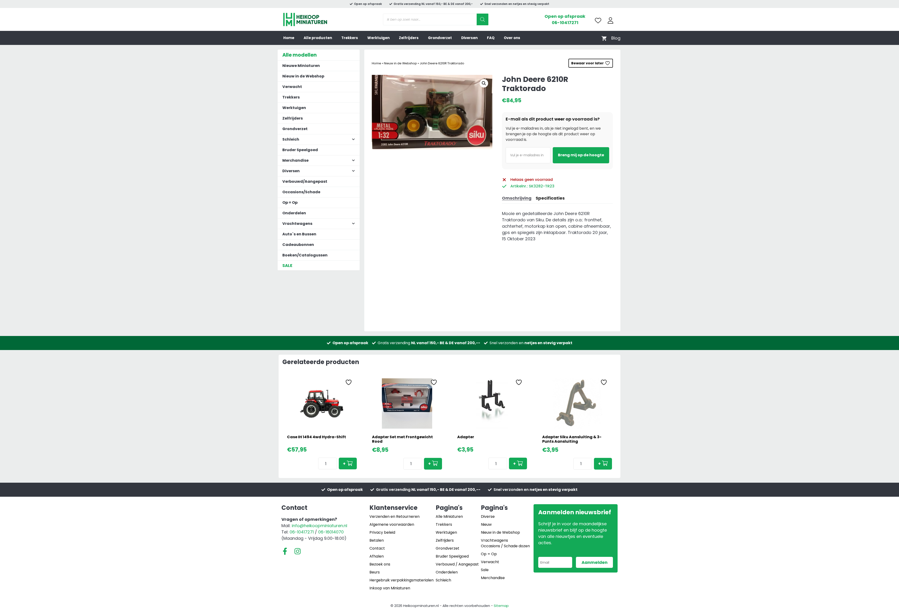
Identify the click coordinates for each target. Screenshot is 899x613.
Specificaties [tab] (550, 198)
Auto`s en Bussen (299, 234)
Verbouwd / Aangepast (457, 564)
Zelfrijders (409, 37)
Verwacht (292, 86)
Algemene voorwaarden (391, 524)
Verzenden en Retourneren (394, 516)
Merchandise (493, 577)
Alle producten (318, 37)
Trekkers (349, 37)
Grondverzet (440, 37)
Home (288, 37)
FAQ (490, 37)
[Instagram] (297, 551)
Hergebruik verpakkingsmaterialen (401, 580)
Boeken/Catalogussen (305, 255)
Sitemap (501, 605)
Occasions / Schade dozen (505, 546)
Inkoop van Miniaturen (389, 588)
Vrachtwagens (494, 540)
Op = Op (290, 202)
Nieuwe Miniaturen (301, 65)
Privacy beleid (382, 532)
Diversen (469, 37)
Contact (377, 548)
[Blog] (615, 38)
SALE (287, 265)
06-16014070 (331, 532)
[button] (484, 83)
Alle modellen (299, 54)
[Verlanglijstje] (598, 20)
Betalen (376, 540)
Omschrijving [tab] (516, 198)
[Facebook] (284, 551)
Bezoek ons (379, 564)
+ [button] (344, 464)
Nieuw (486, 524)
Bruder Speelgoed (300, 150)
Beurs (374, 572)
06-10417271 (565, 23)
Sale (485, 570)
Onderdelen (294, 213)
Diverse (488, 516)
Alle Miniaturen (449, 516)
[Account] (610, 20)
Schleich (443, 580)
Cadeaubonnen (298, 244)
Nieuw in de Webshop (400, 63)
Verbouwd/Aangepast (304, 181)
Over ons (512, 37)
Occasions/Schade (301, 192)
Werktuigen (378, 37)
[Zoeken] (482, 19)
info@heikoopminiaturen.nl (319, 526)
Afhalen (376, 556)
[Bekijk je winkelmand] (604, 38)
